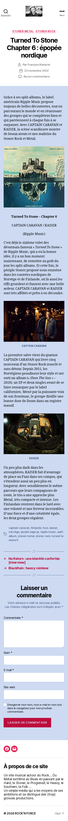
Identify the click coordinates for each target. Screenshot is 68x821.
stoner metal (26, 536)
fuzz (45, 528)
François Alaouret (39, 64)
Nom (8, 653)
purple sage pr (30, 532)
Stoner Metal (23, 31)
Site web (9, 687)
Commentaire (13, 618)
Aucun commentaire (37, 76)
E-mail (9, 670)
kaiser (53, 528)
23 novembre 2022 (36, 70)
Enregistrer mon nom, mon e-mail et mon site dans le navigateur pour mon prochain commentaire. (34, 708)
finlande (36, 528)
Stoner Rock (46, 31)
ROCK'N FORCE (25, 813)
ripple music (48, 532)
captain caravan (19, 528)
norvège (14, 532)
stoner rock (43, 536)
